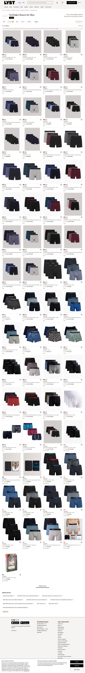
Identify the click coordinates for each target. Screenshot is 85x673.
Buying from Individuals (62, 646)
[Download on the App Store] (15, 622)
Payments (60, 630)
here (57, 28)
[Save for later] (20, 54)
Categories (60, 647)
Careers (59, 635)
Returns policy (61, 629)
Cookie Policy (26, 670)
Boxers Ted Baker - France (42, 629)
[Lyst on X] (16, 620)
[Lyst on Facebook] (18, 620)
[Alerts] (57, 2)
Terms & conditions (62, 639)
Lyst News (60, 653)
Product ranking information (64, 644)
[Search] (29, 2)
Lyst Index (60, 651)
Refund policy (60, 632)
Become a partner (61, 649)
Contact (59, 637)
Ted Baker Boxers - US (41, 623)
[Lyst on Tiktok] (14, 620)
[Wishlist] (62, 2)
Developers (60, 634)
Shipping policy (61, 627)
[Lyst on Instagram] (12, 620)
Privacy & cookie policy (62, 641)
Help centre (60, 623)
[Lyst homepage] (9, 2)
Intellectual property (62, 642)
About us (59, 625)
